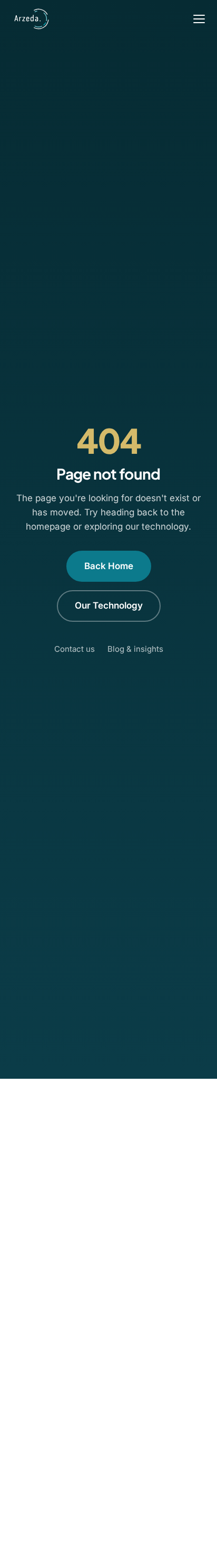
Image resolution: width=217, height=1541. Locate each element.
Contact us (74, 649)
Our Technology (109, 605)
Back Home (108, 566)
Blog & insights (135, 649)
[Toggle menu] (199, 19)
